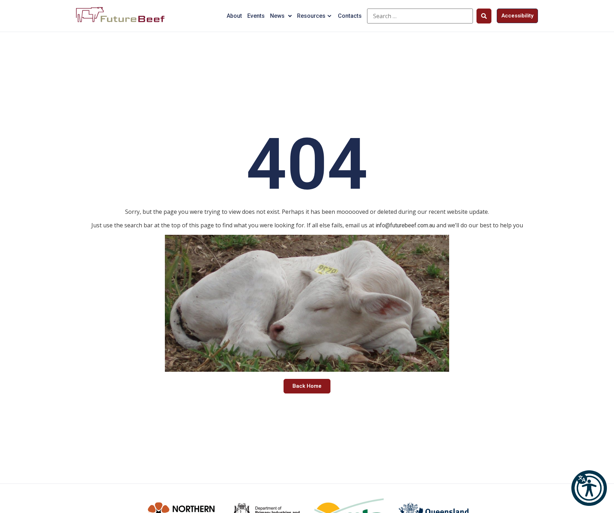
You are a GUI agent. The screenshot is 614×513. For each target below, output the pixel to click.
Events (256, 15)
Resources (311, 15)
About (234, 15)
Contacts (350, 15)
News (277, 15)
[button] (589, 488)
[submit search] (483, 16)
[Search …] (420, 16)
